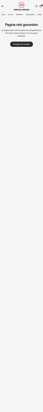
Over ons (10, 14)
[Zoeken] (36, 6)
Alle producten (30, 14)
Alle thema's (19, 14)
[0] (39, 6)
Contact (39, 14)
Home (3, 14)
